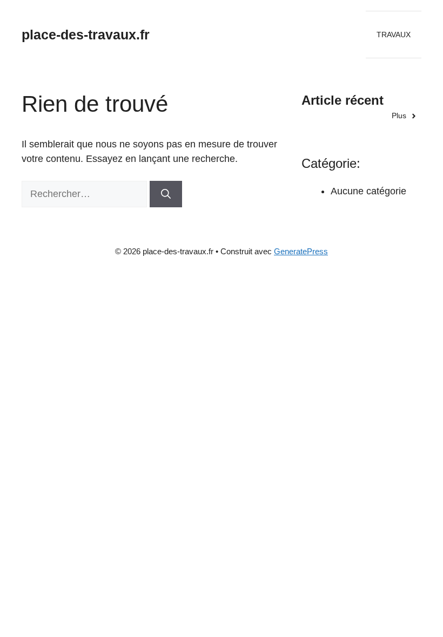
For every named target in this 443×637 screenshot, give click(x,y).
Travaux (394, 34)
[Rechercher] (166, 194)
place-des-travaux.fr (86, 34)
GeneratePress (301, 251)
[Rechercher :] (86, 193)
